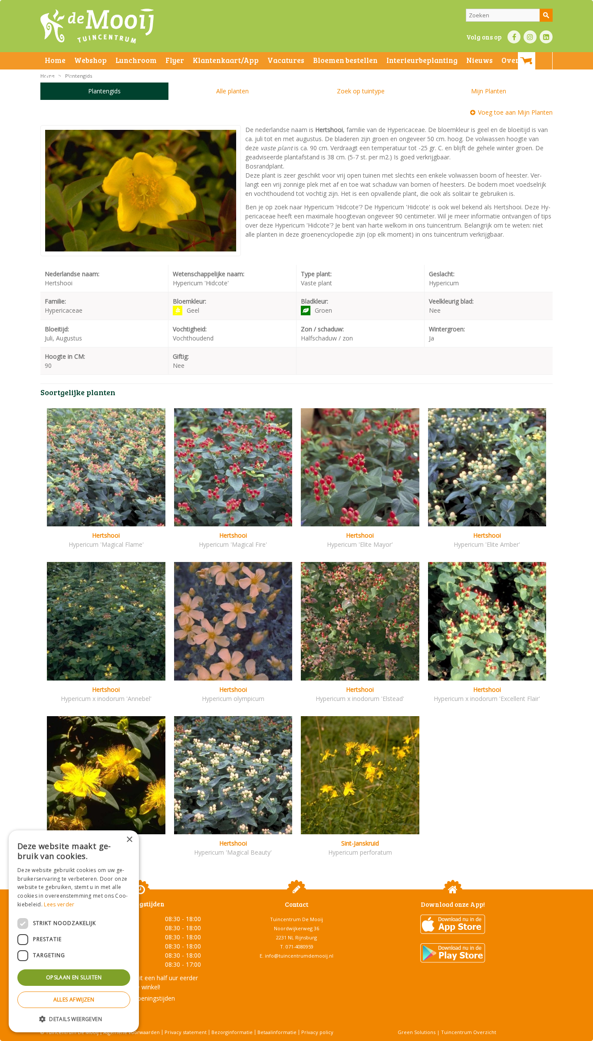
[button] (73, 1019)
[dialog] (74, 931)
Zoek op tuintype (361, 91)
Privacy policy (317, 1032)
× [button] (129, 839)
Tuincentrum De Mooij (296, 919)
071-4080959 (299, 946)
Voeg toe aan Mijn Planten (515, 112)
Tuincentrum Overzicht (468, 1032)
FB (514, 36)
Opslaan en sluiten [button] (74, 977)
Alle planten (232, 91)
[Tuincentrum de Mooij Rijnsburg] (97, 26)
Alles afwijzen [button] (74, 999)
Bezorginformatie (232, 1032)
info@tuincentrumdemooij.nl (299, 955)
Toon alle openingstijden (140, 998)
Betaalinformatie (276, 1032)
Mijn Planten (488, 91)
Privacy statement (186, 1032)
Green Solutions (416, 1032)
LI (546, 36)
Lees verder (59, 904)
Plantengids (104, 91)
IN (530, 36)
